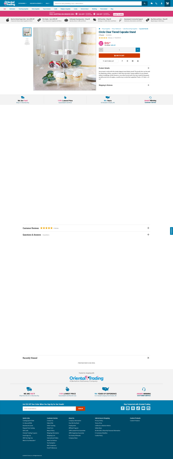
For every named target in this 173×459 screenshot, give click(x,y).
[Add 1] (138, 50)
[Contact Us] (156, 3)
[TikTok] (138, 408)
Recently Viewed (30, 357)
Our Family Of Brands (75, 435)
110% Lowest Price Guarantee (77, 430)
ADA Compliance (51, 445)
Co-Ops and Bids (27, 423)
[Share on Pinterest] (127, 61)
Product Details (104, 68)
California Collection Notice (103, 425)
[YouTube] (143, 408)
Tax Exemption (51, 443)
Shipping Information (53, 433)
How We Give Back (74, 423)
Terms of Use (98, 423)
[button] (64, 59)
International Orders (52, 438)
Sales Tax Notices (52, 440)
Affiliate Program (73, 428)
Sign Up (80, 409)
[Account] (162, 3)
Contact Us (50, 420)
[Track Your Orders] (151, 3)
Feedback (171, 231)
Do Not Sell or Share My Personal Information (107, 430)
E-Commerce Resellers (101, 433)
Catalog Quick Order (28, 420)
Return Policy (51, 430)
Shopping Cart (51, 435)
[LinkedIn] (128, 408)
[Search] (145, 3)
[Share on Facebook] (122, 61)
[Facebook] (123, 408)
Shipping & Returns (106, 85)
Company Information (75, 420)
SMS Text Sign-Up (28, 438)
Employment (72, 425)
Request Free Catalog (29, 428)
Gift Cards (25, 430)
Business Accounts (28, 425)
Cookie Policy (99, 435)
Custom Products (135, 420)
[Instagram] (148, 408)
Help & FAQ (50, 423)
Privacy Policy (99, 420)
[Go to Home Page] (99, 29)
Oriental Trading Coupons (30, 433)
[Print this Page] (138, 61)
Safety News (98, 428)
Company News (73, 438)
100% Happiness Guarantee (76, 433)
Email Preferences (52, 448)
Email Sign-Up (27, 435)
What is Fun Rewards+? (29, 440)
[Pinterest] (133, 408)
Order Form (50, 428)
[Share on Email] (132, 61)
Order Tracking (51, 425)
